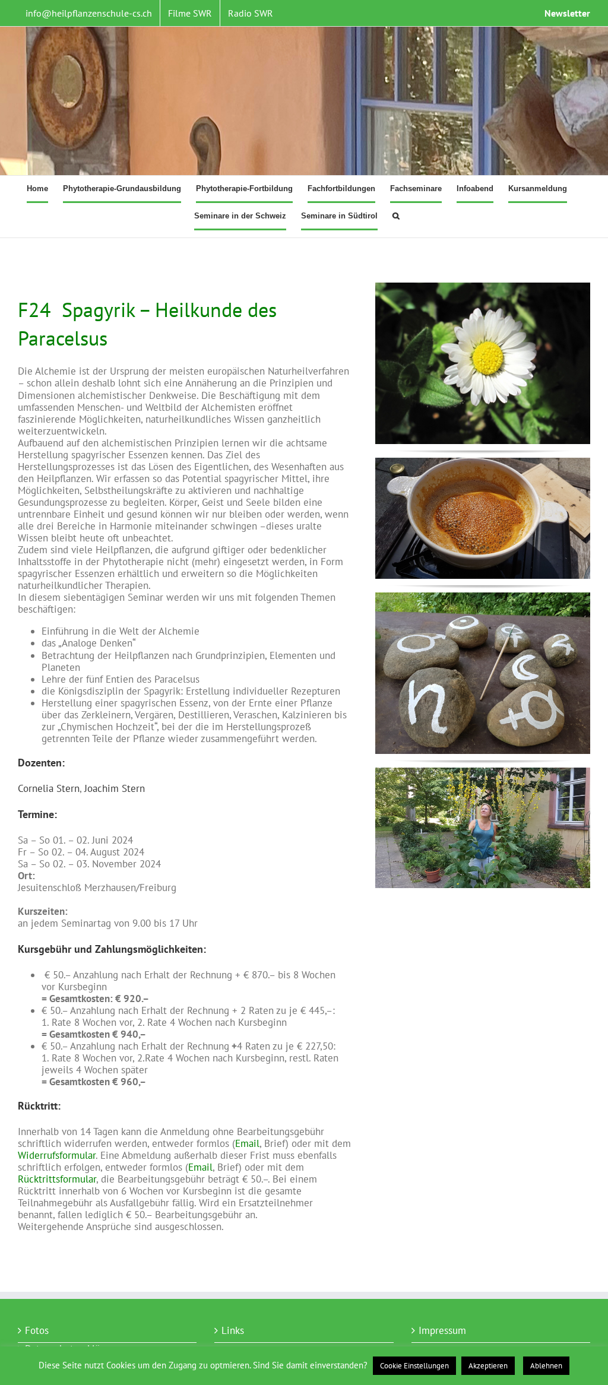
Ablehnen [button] (546, 1366)
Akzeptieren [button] (488, 1366)
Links (232, 1330)
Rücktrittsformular (57, 1179)
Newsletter (567, 13)
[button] (396, 216)
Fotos (37, 1330)
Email (247, 1143)
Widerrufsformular (57, 1155)
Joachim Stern (114, 788)
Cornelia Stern (49, 788)
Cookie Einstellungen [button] (414, 1366)
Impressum (442, 1330)
